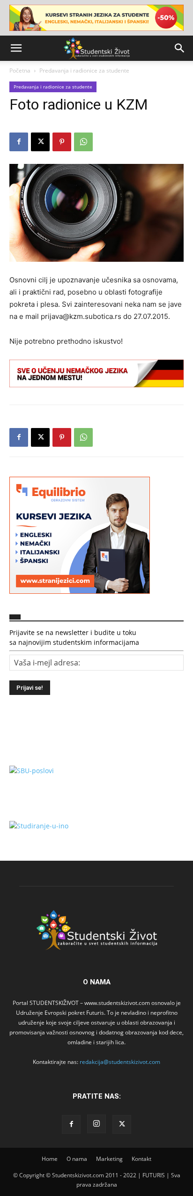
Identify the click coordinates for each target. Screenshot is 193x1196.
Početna (19, 70)
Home (50, 1159)
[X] (40, 142)
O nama (77, 1159)
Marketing (109, 1159)
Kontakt (141, 1159)
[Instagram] (96, 1124)
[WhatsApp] (83, 142)
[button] (16, 48)
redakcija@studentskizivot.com (120, 1062)
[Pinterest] (61, 142)
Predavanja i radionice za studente (84, 70)
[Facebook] (18, 142)
